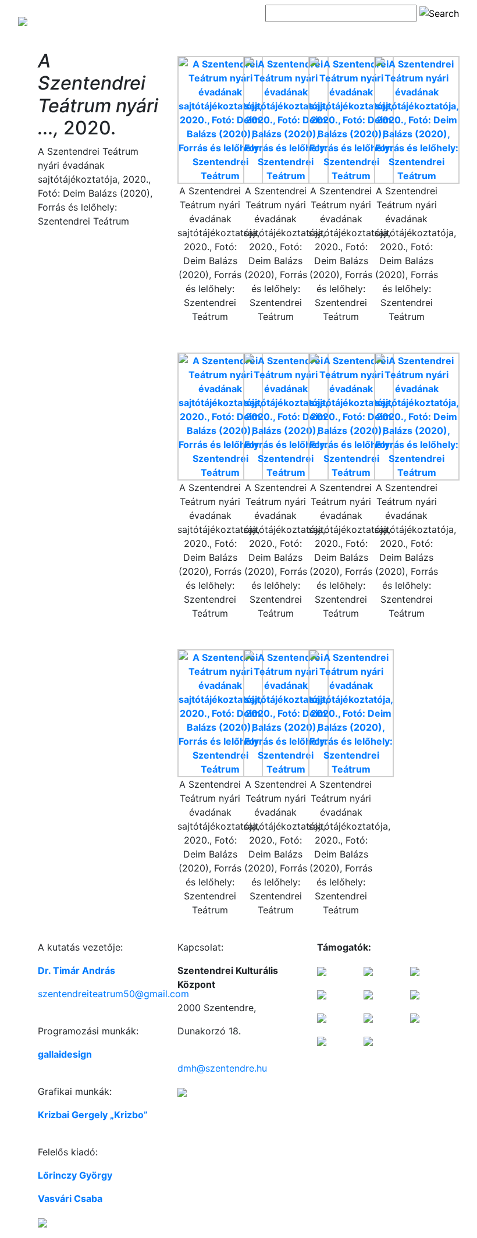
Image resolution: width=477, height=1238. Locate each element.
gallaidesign (65, 1054)
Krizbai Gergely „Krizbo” (93, 1114)
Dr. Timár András (76, 970)
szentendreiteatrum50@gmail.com (113, 993)
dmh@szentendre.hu (222, 1068)
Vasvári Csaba (70, 1198)
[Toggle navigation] (281, 33)
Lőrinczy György (75, 1175)
